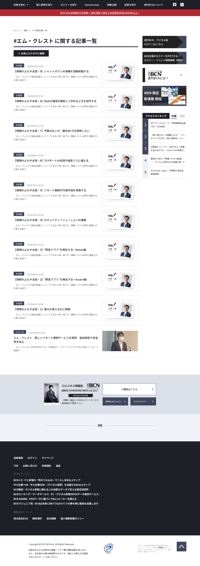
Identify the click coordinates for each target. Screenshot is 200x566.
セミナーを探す (68, 4)
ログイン (32, 458)
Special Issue (92, 4)
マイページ (47, 458)
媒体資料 (37, 518)
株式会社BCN (21, 518)
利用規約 (46, 465)
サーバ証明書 (158, 548)
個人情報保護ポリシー (72, 518)
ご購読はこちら (129, 389)
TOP (16, 465)
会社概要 (51, 518)
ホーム (16, 30)
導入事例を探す (44, 4)
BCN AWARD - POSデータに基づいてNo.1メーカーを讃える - (46, 499)
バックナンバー (140, 401)
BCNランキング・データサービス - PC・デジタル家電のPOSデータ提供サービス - (57, 494)
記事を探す (130, 4)
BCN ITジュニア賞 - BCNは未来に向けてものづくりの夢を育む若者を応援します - (57, 503)
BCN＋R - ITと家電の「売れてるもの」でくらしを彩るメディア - (48, 480)
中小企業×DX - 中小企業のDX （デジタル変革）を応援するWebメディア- (52, 484)
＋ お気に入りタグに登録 (31, 53)
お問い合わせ (30, 465)
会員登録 (18, 458)
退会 (58, 465)
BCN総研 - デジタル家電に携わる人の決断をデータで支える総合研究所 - (52, 489)
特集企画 (112, 4)
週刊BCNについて (153, 4)
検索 (26, 30)
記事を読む (19, 4)
